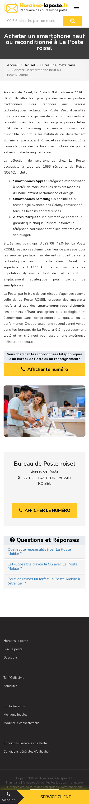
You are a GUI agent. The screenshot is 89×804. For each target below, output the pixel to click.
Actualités (10, 686)
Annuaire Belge (33, 782)
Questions (11, 657)
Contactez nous (14, 706)
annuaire (77, 782)
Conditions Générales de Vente (25, 743)
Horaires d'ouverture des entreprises (33, 787)
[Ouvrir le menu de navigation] (76, 7)
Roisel (29, 65)
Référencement (71, 787)
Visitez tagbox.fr (57, 782)
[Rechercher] (72, 21)
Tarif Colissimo (14, 678)
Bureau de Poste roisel (58, 65)
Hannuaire (13, 782)
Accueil (13, 65)
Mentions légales (16, 715)
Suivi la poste (13, 649)
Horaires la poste (16, 641)
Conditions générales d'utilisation (27, 751)
